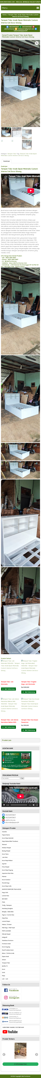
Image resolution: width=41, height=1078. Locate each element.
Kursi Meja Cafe (6, 886)
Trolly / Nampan (7, 905)
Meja (3, 975)
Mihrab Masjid (6, 934)
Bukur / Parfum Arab (8, 953)
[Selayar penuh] (37, 805)
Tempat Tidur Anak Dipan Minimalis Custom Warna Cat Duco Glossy (19, 154)
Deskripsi (6, 161)
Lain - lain (5, 979)
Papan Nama (6, 835)
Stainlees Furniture (7, 940)
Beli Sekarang (9, 689)
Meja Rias (5, 918)
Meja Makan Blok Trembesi (10, 841)
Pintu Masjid (5, 867)
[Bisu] (34, 805)
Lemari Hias (5, 895)
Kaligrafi (4, 937)
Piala (3, 902)
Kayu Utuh (5, 892)
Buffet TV (5, 966)
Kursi (3, 969)
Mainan (4, 876)
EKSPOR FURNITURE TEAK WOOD (11, 889)
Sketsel (4, 844)
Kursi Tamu (5, 854)
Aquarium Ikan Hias (7, 873)
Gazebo (4, 831)
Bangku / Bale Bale (8, 911)
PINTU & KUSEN (6, 931)
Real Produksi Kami (8, 950)
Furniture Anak (6, 943)
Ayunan (4, 863)
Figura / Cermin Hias (8, 915)
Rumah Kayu (5, 883)
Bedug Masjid (6, 851)
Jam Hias (5, 857)
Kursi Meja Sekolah (7, 838)
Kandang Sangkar (7, 908)
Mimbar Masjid (6, 847)
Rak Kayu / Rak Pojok (8, 927)
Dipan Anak (5, 956)
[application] (20, 796)
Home (4, 15)
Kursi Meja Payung (7, 870)
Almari (4, 959)
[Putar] (4, 805)
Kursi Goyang (6, 947)
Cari (22, 778)
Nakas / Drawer (7, 924)
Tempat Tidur (11, 154)
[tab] (6, 161)
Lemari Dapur (6, 921)
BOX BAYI (4, 899)
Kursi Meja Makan (7, 860)
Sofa (3, 972)
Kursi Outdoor (6, 879)
